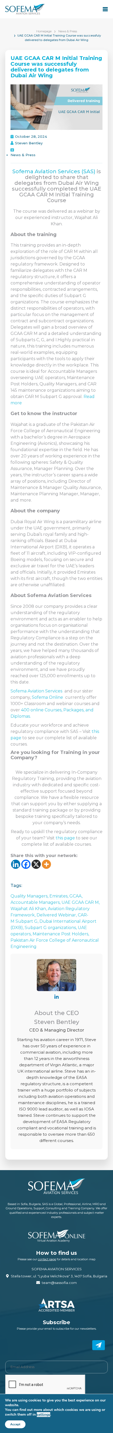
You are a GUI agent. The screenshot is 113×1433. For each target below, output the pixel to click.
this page (65, 837)
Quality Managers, (30, 896)
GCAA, (76, 896)
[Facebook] (25, 864)
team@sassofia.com (59, 1283)
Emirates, (59, 896)
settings (43, 1414)
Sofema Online (47, 697)
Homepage (44, 31)
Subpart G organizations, (51, 927)
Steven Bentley (29, 143)
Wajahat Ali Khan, (29, 908)
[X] (36, 864)
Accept (15, 1424)
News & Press (67, 31)
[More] (46, 864)
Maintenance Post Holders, (61, 933)
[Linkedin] (15, 864)
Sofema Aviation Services (36, 691)
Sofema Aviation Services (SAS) (53, 171)
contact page (47, 1259)
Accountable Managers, (36, 902)
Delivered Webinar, (57, 914)
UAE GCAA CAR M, (80, 902)
